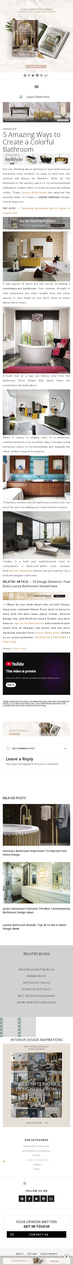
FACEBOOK (42, 637)
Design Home (19, 648)
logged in (28, 763)
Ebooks (37, 1164)
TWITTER (9, 641)
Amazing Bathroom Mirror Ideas (28, 701)
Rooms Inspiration (37, 1160)
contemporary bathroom (50, 703)
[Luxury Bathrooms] (36, 98)
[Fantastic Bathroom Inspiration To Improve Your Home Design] (36, 825)
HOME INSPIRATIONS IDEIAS (36, 1002)
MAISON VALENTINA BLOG (36, 969)
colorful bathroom (22, 703)
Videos (36, 1155)
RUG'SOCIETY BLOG (36, 982)
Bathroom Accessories (36, 1151)
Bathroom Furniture (37, 1146)
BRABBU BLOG (36, 976)
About (20, 1253)
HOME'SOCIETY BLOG (36, 989)
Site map (32, 1253)
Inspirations (9, 129)
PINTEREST (60, 637)
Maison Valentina (20, 570)
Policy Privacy (49, 1253)
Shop (36, 1169)
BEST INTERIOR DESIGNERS (36, 995)
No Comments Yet (23, 748)
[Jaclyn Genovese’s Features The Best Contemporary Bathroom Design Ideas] (36, 883)
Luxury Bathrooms (14, 705)
